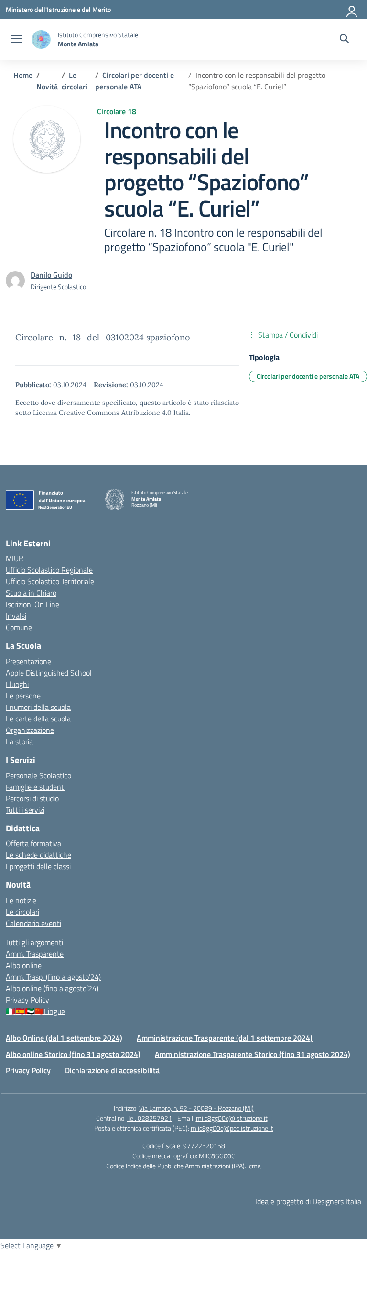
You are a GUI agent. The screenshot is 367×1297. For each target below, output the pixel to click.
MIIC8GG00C (217, 1156)
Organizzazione (30, 730)
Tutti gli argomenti (34, 942)
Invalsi (16, 615)
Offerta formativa (33, 843)
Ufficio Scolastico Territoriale (50, 581)
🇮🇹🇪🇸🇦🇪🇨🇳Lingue (35, 1011)
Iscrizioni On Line (32, 604)
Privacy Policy (27, 999)
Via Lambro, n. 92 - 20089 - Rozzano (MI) (196, 1108)
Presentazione (28, 661)
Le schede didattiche (38, 855)
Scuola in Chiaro (31, 593)
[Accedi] (352, 9)
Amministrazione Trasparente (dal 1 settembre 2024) (225, 1038)
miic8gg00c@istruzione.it (232, 1118)
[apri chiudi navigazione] (16, 39)
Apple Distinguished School (49, 672)
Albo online (24, 965)
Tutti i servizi (25, 810)
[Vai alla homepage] (41, 39)
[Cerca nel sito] (344, 39)
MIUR (14, 558)
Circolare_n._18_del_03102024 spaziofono (102, 337)
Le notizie (21, 900)
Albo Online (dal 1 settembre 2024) (64, 1038)
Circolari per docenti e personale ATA (308, 376)
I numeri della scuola (38, 707)
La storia (19, 741)
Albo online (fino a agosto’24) (52, 988)
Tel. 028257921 (149, 1118)
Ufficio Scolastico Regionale (49, 570)
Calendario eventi (33, 923)
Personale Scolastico (38, 775)
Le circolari (22, 911)
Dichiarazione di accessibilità (112, 1070)
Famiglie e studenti (35, 787)
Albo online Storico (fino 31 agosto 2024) (73, 1054)
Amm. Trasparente (35, 953)
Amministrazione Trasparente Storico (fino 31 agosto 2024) (252, 1054)
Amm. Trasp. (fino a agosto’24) (53, 976)
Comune (19, 627)
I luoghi (17, 684)
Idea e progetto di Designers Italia (308, 1201)
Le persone (23, 695)
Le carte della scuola (38, 718)
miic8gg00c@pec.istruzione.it (232, 1128)
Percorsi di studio (32, 798)
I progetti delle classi (38, 866)
